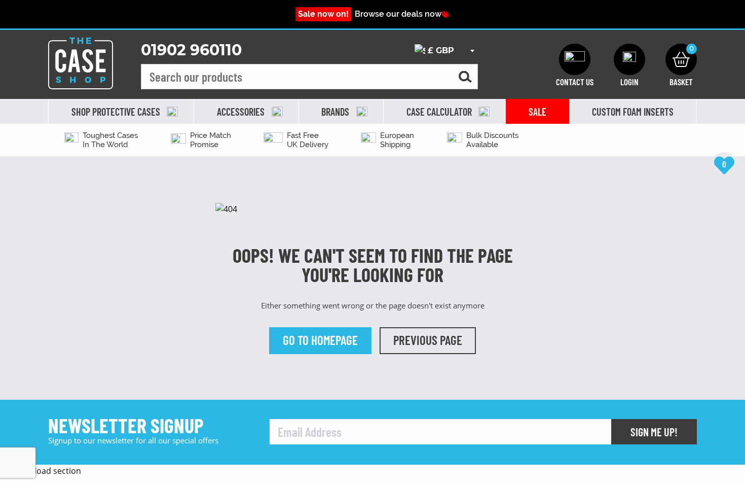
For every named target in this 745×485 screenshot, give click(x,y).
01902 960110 (191, 50)
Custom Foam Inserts (633, 112)
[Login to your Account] (629, 59)
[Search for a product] (465, 77)
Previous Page (427, 340)
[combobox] (444, 51)
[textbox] (444, 51)
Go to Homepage (320, 340)
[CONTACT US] (574, 59)
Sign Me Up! (654, 431)
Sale (537, 112)
